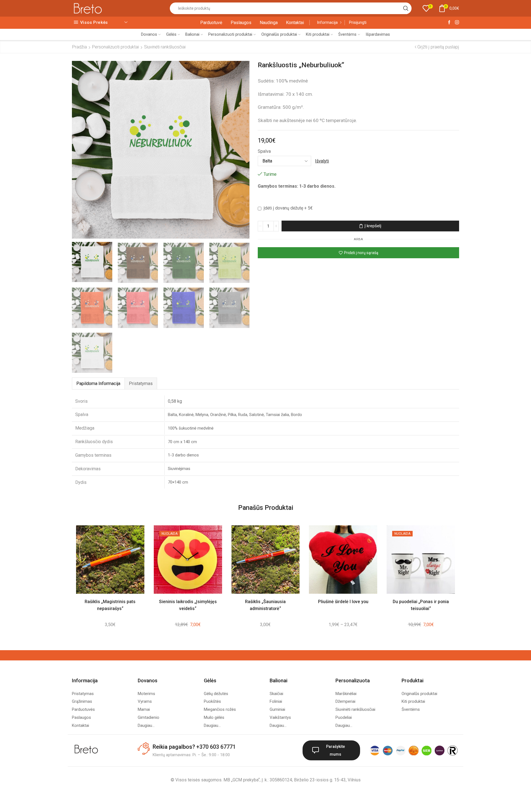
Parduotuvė (211, 22)
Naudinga (269, 22)
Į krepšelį (373, 225)
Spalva (264, 151)
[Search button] (406, 8)
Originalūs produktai (279, 34)
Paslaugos (241, 22)
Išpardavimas (378, 34)
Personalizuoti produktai (230, 34)
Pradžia (79, 47)
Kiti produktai (317, 34)
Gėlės (171, 34)
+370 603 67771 (216, 746)
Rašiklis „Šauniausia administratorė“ (265, 605)
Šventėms (347, 34)
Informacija (327, 22)
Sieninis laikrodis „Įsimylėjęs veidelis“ (188, 605)
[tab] (98, 383)
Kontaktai (295, 22)
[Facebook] (449, 22)
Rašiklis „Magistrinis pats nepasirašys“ (110, 605)
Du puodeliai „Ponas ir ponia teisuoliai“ (421, 605)
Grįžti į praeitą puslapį (438, 47)
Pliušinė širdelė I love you (343, 601)
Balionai (192, 34)
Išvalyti (322, 161)
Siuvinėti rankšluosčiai (165, 47)
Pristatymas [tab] (141, 383)
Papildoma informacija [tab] (98, 383)
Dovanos (149, 34)
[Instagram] (457, 22)
